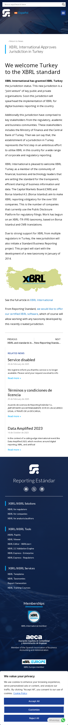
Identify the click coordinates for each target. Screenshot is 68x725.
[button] (63, 13)
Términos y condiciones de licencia (30, 392)
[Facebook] (26, 489)
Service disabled (21, 359)
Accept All (34, 701)
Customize (34, 709)
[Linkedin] (42, 489)
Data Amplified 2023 (25, 428)
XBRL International (41, 300)
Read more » (14, 378)
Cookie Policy (20, 693)
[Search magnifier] (63, 4)
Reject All (34, 718)
